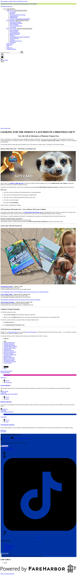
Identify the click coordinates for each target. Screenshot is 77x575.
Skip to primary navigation (7, 1)
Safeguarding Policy (38, 537)
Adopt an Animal (14, 31)
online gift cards (7, 356)
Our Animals (13, 12)
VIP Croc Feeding (14, 24)
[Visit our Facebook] (4, 453)
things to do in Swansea (9, 358)
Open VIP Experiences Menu (21, 20)
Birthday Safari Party (15, 34)
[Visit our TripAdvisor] (5, 532)
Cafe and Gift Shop (14, 38)
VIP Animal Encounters (15, 21)
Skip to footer (24, 1)
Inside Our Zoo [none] (10, 10)
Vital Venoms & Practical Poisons (18, 14)
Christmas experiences (9, 343)
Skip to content (17, 1)
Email (5, 368)
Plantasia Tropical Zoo (9, 357)
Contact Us (12, 39)
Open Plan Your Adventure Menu (24, 28)
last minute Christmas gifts (10, 354)
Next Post (9, 371)
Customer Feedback (11, 49)
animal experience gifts (9, 342)
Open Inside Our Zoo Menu (21, 10)
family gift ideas (7, 349)
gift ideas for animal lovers (10, 352)
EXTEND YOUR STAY (16, 41)
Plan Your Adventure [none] (12, 28)
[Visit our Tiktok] (40, 530)
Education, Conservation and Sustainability (20, 18)
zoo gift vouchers (8, 362)
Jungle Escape (10, 43)
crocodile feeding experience (10, 346)
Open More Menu (11, 9)
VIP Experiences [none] (11, 20)
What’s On (9, 45)
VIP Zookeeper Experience (16, 23)
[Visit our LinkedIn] (4, 457)
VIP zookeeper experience (10, 361)
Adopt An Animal (8, 549)
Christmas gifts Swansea (9, 345)
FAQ (8, 46)
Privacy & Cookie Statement (7, 573)
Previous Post (4, 371)
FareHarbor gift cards (9, 350)
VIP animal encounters (9, 360)
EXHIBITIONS (13, 17)
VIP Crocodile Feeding (6, 294)
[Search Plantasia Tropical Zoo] (21, 52)
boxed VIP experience (31, 332)
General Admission (14, 30)
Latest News (10, 47)
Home (5, 543)
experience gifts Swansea (10, 348)
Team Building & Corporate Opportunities (20, 37)
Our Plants (12, 13)
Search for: (3, 52)
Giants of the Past (14, 16)
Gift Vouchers (13, 27)
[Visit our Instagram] (4, 455)
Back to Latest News (6, 128)
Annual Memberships (15, 32)
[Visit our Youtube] (4, 534)
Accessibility (13, 42)
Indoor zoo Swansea (8, 353)
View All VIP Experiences (16, 25)
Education (12, 35)
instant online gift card (13, 332)
